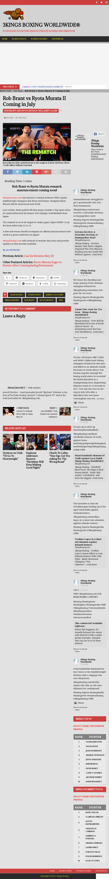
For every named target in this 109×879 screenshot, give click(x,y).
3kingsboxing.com (12, 198)
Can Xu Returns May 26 (39, 256)
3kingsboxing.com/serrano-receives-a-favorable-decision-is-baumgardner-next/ (88, 212)
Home (5, 39)
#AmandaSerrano (82, 199)
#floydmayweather (82, 611)
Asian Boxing (16, 295)
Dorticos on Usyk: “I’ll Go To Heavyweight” (13, 455)
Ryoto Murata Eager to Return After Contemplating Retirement (32, 263)
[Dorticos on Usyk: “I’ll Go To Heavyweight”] (13, 442)
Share (77, 263)
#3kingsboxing (80, 226)
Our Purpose (58, 39)
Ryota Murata (47, 300)
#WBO (81, 360)
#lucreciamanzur (82, 206)
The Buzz (18, 91)
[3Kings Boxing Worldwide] (82, 137)
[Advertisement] (54, 63)
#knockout (78, 395)
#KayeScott (83, 678)
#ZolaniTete (90, 286)
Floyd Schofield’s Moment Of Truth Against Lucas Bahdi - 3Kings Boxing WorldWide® (89, 458)
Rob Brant (29, 300)
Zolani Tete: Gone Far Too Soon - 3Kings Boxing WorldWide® (88, 312)
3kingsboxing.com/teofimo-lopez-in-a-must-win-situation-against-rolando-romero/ (89, 520)
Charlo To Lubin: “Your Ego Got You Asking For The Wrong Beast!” (59, 457)
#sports (85, 220)
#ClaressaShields (96, 608)
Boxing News (34, 295)
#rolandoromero (81, 513)
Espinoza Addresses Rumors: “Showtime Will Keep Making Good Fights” (35, 460)
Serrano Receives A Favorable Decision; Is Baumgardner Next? (86, 235)
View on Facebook (80, 260)
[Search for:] (84, 86)
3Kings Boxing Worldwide (87, 191)
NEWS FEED (5, 91)
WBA (61, 300)
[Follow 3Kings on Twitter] (101, 2)
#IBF (95, 357)
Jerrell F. (10, 118)
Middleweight (12, 300)
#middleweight (98, 672)
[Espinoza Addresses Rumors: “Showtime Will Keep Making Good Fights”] (37, 442)
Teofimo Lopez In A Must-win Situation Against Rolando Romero (88, 542)
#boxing (77, 220)
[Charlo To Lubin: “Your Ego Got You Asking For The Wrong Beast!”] (60, 442)
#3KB (90, 226)
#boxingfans (79, 605)
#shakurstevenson (82, 614)
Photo (81, 403)
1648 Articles (34, 388)
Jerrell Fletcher (54, 295)
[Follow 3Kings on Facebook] (96, 2)
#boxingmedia (97, 220)
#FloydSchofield (86, 430)
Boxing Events (19, 39)
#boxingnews (80, 223)
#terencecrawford (82, 617)
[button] (102, 876)
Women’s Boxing (39, 39)
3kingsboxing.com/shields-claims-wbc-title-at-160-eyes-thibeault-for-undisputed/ (87, 685)
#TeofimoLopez (80, 507)
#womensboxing (95, 223)
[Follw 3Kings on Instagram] (106, 2)
